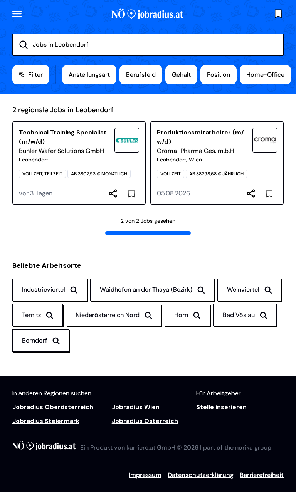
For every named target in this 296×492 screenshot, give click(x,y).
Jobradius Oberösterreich (52, 407)
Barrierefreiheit (262, 475)
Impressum (145, 475)
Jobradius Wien (136, 407)
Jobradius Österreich (145, 421)
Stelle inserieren (221, 407)
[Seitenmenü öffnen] (17, 13)
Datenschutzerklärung (201, 475)
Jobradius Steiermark (45, 421)
